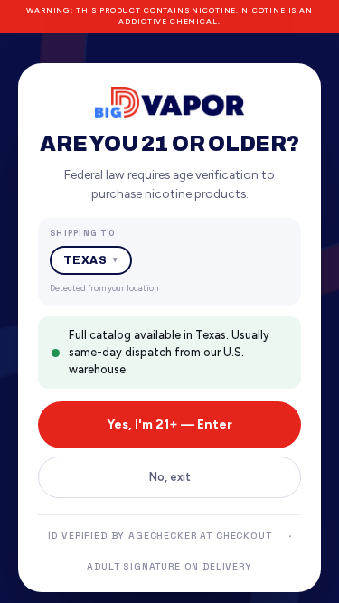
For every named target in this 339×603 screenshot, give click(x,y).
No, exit (170, 477)
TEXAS (90, 260)
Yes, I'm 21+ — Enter (169, 424)
